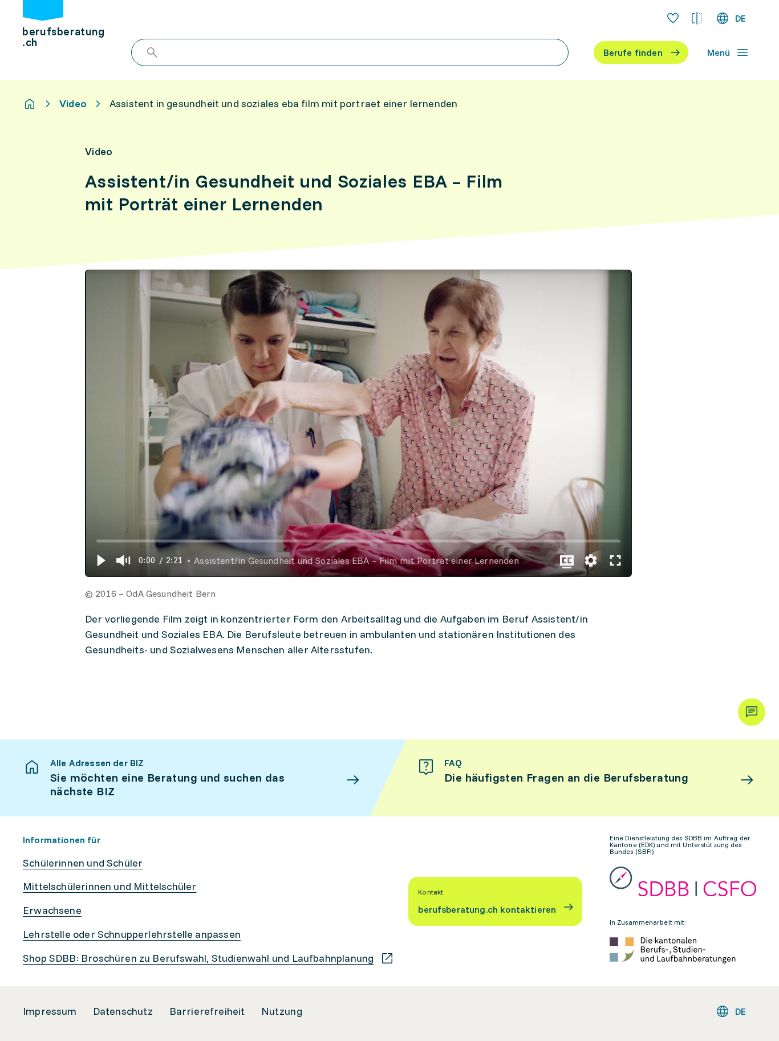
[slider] (358, 541)
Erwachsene (52, 910)
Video (73, 104)
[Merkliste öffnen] (673, 18)
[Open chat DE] (751, 712)
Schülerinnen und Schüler (83, 863)
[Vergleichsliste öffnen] (696, 18)
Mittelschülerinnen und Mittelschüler (109, 886)
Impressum (50, 1011)
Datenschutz (123, 1011)
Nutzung (281, 1011)
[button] (100, 560)
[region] (358, 424)
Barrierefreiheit (207, 1011)
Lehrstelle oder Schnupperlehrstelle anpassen (132, 934)
